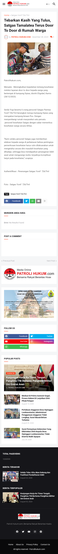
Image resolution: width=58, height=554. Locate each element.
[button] (3, 4)
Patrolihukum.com (37, 549)
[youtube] (29, 531)
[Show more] (44, 201)
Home (6, 15)
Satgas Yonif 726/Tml (20, 15)
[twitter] (23, 531)
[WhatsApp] (32, 201)
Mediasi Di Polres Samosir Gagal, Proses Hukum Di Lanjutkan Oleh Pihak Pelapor (36, 398)
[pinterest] (41, 531)
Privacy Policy (32, 544)
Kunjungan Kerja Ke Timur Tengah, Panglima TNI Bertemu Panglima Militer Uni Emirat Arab (37, 496)
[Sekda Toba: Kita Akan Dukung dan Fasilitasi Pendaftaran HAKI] (11, 476)
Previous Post (9, 261)
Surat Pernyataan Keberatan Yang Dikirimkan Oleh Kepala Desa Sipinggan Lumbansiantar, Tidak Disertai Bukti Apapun (36, 433)
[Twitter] (26, 201)
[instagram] (35, 531)
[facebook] (17, 531)
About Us (20, 544)
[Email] (38, 201)
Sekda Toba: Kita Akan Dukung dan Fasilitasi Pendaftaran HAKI (35, 473)
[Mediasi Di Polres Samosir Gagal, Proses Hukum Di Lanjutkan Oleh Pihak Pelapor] (12, 400)
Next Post (51, 261)
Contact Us (45, 544)
